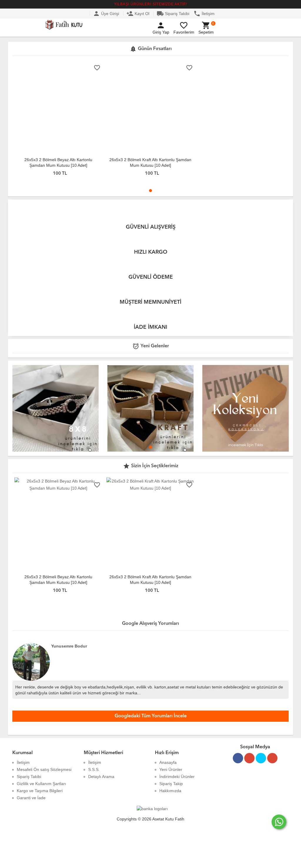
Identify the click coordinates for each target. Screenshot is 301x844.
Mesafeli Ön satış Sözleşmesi (44, 769)
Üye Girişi (106, 13)
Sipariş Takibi (173, 13)
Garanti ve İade (31, 797)
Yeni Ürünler (170, 769)
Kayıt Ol (137, 13)
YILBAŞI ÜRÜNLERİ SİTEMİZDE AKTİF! (150, 4)
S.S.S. (94, 769)
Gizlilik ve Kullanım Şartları (41, 783)
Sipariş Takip (171, 783)
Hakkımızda (170, 790)
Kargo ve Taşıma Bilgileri (40, 790)
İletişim (204, 13)
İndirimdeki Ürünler (177, 776)
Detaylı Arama (101, 776)
